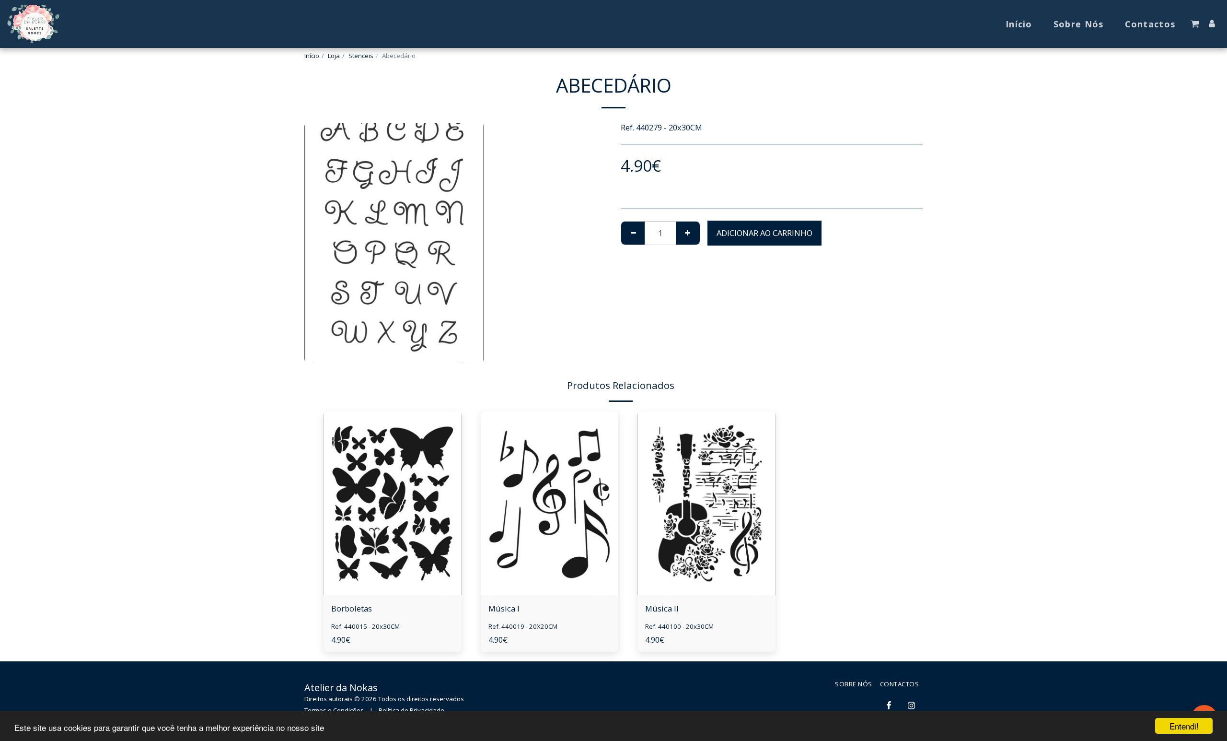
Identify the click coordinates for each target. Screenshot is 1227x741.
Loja (334, 55)
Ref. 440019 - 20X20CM (522, 626)
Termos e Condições (334, 710)
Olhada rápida (392, 571)
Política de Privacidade (411, 710)
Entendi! (1184, 726)
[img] (393, 503)
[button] (1195, 24)
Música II (662, 608)
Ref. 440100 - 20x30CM (679, 626)
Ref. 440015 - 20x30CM (365, 626)
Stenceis (360, 55)
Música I (504, 608)
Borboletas (351, 608)
